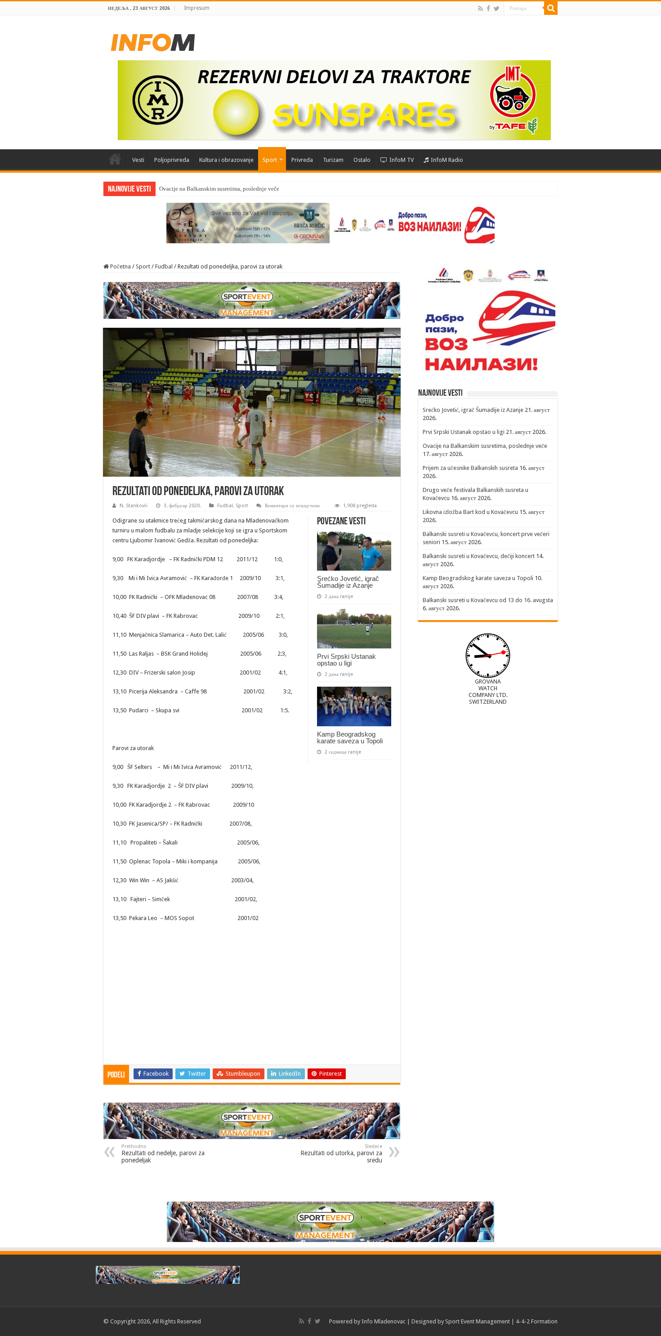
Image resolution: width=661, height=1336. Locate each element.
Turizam (333, 159)
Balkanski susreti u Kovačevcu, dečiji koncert (479, 556)
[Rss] (480, 8)
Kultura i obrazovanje (226, 159)
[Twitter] (496, 8)
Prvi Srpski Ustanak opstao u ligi (346, 659)
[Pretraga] (551, 8)
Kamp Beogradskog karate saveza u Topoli (350, 737)
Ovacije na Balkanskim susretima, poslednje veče (485, 445)
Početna (115, 158)
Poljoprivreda (171, 159)
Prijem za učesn (178, 188)
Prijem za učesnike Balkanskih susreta (470, 468)
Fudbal (164, 266)
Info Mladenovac (384, 1321)
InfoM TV (401, 159)
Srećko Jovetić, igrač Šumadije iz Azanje (348, 582)
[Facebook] (488, 8)
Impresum (197, 8)
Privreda (302, 159)
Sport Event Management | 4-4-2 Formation (501, 1321)
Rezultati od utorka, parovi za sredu (341, 1154)
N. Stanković (134, 506)
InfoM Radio (447, 159)
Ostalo (362, 159)
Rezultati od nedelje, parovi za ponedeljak (163, 1154)
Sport (270, 159)
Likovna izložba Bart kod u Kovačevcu (470, 512)
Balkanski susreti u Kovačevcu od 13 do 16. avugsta (488, 600)
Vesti (138, 159)
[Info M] (153, 40)
